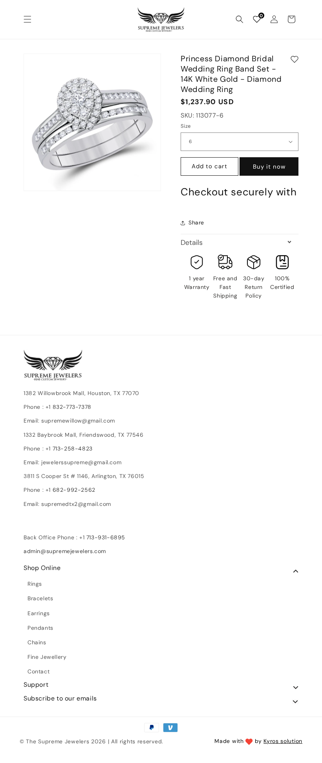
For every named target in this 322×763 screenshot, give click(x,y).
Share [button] (196, 222)
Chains (36, 642)
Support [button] (36, 685)
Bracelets (40, 598)
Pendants (40, 627)
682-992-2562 (74, 489)
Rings (34, 583)
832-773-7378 (71, 406)
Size (186, 126)
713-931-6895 (105, 537)
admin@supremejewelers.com (65, 551)
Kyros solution (282, 741)
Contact (38, 671)
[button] (27, 19)
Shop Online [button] (42, 568)
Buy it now (269, 167)
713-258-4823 (73, 448)
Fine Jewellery (46, 656)
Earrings (38, 613)
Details (192, 242)
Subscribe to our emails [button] (60, 698)
